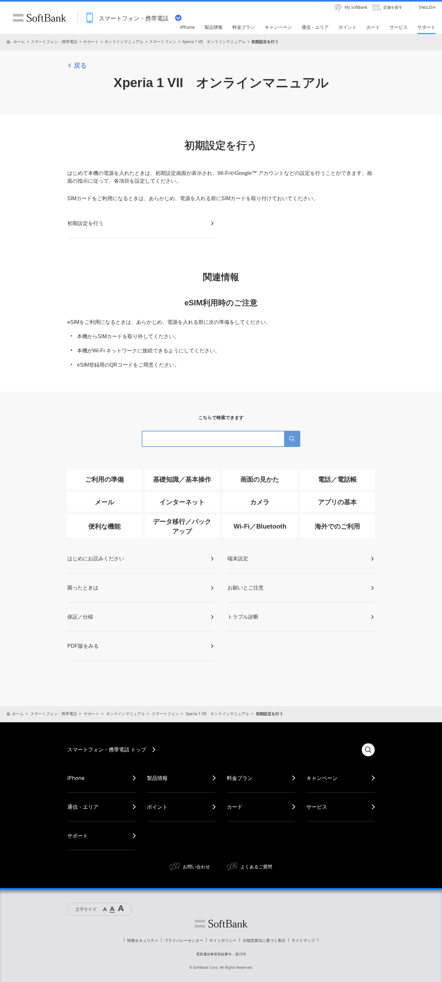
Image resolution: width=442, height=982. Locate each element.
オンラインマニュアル (124, 41)
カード (234, 806)
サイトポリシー (223, 940)
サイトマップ (303, 940)
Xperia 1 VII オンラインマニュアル (214, 41)
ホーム (19, 41)
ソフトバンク (221, 923)
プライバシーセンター (183, 940)
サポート (91, 41)
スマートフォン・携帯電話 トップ (106, 749)
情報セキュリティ (142, 940)
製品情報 (157, 778)
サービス (316, 806)
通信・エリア (82, 806)
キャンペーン (321, 778)
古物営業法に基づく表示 (264, 940)
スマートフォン (162, 41)
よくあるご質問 (256, 866)
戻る (80, 65)
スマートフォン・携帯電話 (54, 41)
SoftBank (39, 18)
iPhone (75, 778)
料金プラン (240, 778)
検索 (368, 749)
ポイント (157, 806)
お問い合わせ (196, 866)
